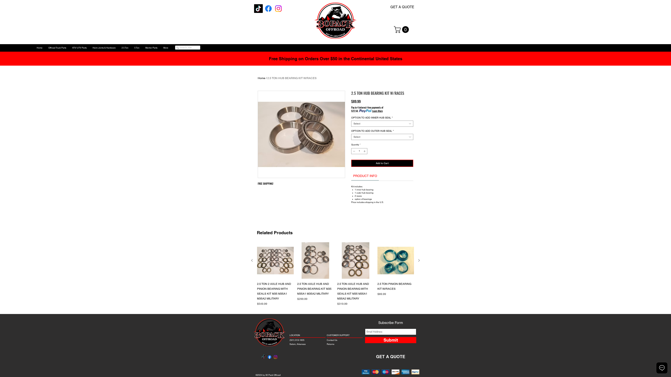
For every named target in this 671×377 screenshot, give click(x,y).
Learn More (377, 111)
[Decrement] (354, 151)
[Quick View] (275, 260)
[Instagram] (278, 8)
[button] (402, 29)
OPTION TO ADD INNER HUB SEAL (372, 117)
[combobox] (382, 124)
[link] (365, 176)
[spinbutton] (359, 151)
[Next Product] (419, 260)
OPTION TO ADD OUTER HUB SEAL (372, 131)
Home (261, 78)
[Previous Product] (252, 260)
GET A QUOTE (402, 7)
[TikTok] (258, 8)
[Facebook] (268, 8)
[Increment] (365, 151)
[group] (335, 274)
